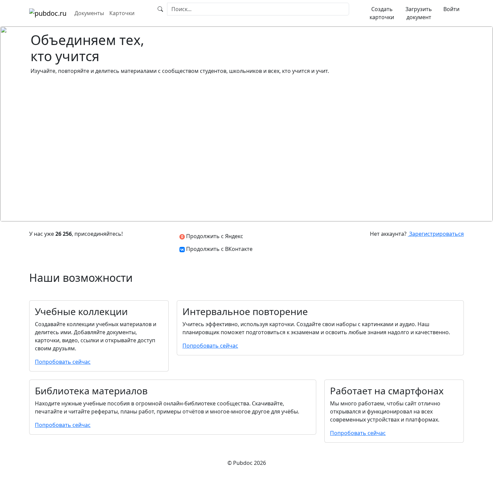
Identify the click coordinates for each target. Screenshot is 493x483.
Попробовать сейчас (63, 361)
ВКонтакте (219, 249)
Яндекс (214, 236)
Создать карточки (382, 13)
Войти (451, 9)
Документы (89, 13)
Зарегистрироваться (436, 233)
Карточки (121, 13)
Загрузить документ (418, 13)
